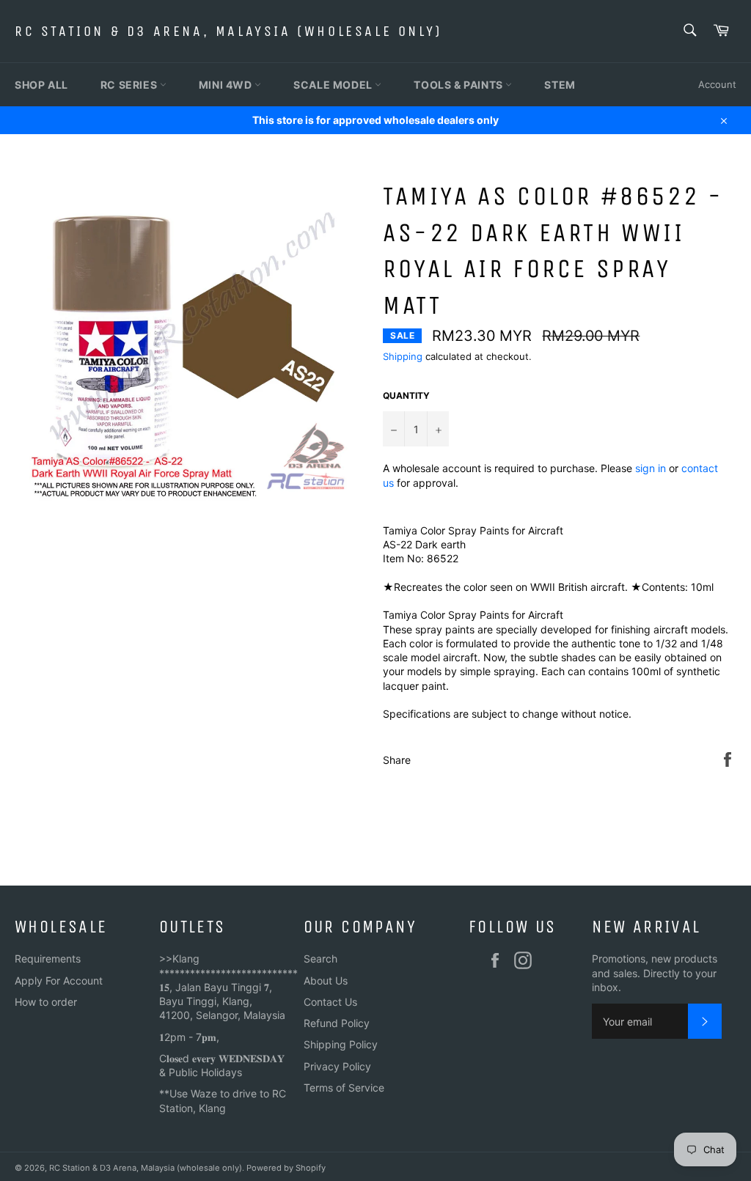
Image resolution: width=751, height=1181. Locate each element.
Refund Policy (337, 1023)
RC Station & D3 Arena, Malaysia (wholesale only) (228, 31)
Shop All (41, 84)
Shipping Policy (341, 1044)
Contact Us (330, 1002)
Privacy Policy (337, 1066)
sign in (650, 468)
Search (320, 958)
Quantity (406, 395)
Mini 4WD (226, 84)
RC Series (130, 84)
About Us (326, 980)
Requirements (48, 958)
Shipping (402, 356)
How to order (46, 1002)
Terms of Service (344, 1087)
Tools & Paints (459, 84)
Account (717, 84)
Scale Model (334, 84)
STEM (559, 84)
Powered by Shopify (286, 1168)
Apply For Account (59, 980)
